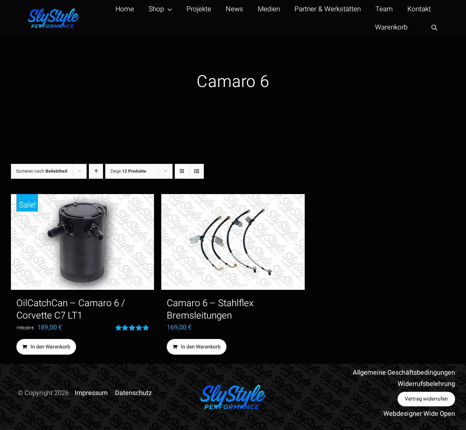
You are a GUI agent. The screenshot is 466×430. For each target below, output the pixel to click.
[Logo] (53, 11)
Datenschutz (133, 393)
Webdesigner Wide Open (419, 414)
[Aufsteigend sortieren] (96, 171)
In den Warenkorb (50, 347)
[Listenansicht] (196, 171)
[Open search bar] (434, 27)
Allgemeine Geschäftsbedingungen (404, 372)
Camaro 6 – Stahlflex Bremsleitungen (210, 309)
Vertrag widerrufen (426, 399)
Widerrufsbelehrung (426, 384)
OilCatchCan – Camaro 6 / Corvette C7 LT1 (70, 309)
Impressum (91, 393)
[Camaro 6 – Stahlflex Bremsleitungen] (232, 242)
